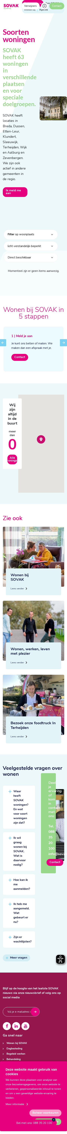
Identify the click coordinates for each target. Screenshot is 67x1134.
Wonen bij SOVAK (17, 1043)
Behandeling (14, 1059)
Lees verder (17, 588)
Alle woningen (12, 459)
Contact (56, 6)
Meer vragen (18, 957)
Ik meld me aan (13, 192)
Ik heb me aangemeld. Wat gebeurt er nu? (21, 913)
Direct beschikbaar (19, 257)
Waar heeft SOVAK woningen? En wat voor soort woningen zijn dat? (20, 807)
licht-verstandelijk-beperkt (24, 246)
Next (63, 345)
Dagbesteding (14, 1048)
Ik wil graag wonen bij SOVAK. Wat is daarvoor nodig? (20, 851)
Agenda (43, 9)
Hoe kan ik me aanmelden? (21, 885)
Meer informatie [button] (15, 1104)
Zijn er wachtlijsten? (22, 939)
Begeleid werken (16, 1054)
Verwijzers (30, 6)
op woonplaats (21, 234)
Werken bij (29, 9)
